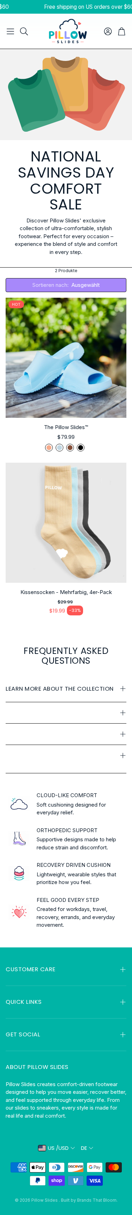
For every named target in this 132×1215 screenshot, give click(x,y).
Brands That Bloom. (97, 1200)
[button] (10, 31)
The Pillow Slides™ (66, 427)
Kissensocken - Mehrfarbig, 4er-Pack (66, 592)
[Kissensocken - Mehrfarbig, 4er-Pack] (66, 523)
